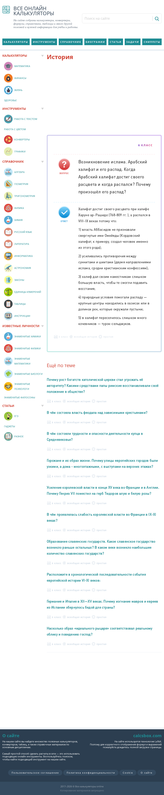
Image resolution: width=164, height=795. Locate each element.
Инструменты (44, 41)
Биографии (95, 41)
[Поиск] (156, 18)
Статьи (116, 41)
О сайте (146, 772)
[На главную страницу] (6, 17)
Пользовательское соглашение (35, 772)
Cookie (128, 772)
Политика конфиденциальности (91, 772)
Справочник (70, 41)
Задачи (132, 41)
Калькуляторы (16, 41)
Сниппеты (152, 41)
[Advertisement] (104, 98)
